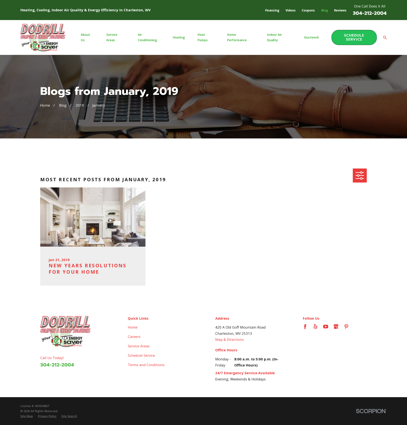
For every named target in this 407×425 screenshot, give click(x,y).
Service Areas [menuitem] (111, 37)
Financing (272, 10)
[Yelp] (315, 326)
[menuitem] (26, 416)
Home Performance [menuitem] (237, 37)
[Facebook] (305, 326)
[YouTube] (325, 326)
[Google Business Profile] (336, 326)
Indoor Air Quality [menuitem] (274, 37)
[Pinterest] (346, 326)
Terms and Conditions (146, 364)
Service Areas (139, 346)
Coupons (308, 10)
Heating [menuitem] (179, 37)
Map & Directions (229, 339)
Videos (291, 10)
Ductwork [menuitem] (311, 37)
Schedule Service (354, 37)
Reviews (340, 10)
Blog (324, 10)
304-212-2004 (370, 13)
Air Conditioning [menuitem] (147, 37)
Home (133, 327)
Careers (134, 336)
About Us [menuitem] (85, 37)
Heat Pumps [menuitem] (202, 37)
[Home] (42, 38)
